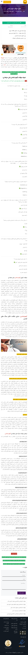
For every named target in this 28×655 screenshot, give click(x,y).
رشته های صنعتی (14, 625)
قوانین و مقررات (23, 622)
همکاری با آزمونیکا (23, 624)
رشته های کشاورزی (15, 631)
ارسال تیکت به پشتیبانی (6, 628)
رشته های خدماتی (14, 623)
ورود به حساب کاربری (6, 622)
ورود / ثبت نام (7, 2)
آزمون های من (6, 631)
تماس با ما (24, 628)
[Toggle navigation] (1, 1)
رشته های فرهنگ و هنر (14, 628)
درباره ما (24, 626)
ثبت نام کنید (6, 625)
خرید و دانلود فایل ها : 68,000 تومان (13, 23)
